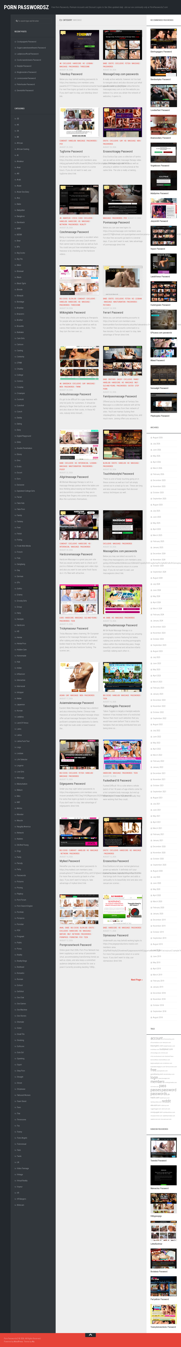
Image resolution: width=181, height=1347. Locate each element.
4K (60, 63)
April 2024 (157, 602)
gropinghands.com (162, 1071)
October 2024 (158, 566)
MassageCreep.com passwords (121, 74)
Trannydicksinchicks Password (163, 1327)
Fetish (127, 63)
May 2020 (156, 889)
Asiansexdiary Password (161, 138)
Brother (112, 379)
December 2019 (159, 920)
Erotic (111, 63)
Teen (73, 621)
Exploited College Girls (26, 491)
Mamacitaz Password (160, 1188)
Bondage (20, 302)
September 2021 (159, 791)
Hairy (19, 613)
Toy (18, 1125)
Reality (83, 224)
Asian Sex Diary (23, 192)
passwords (159, 1093)
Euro (81, 218)
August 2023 (158, 651)
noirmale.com (155, 1086)
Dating (19, 424)
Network (63, 224)
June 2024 (157, 590)
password (169, 1090)
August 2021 (158, 797)
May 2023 (156, 669)
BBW (19, 228)
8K (18, 137)
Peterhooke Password (26, 84)
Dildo (19, 442)
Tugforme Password (71, 151)
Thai (18, 1113)
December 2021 (159, 773)
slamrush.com (166, 1109)
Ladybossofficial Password (27, 54)
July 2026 (156, 443)
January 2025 (158, 547)
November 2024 (159, 559)
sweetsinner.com (155, 1119)
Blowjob (72, 299)
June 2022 (157, 736)
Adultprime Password (159, 193)
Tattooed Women (23, 1095)
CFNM (19, 363)
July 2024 (156, 584)
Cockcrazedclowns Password (29, 60)
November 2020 (159, 852)
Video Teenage (23, 1168)
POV (61, 144)
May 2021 (156, 816)
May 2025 (156, 523)
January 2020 (158, 913)
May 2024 (156, 596)
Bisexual (20, 271)
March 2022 (157, 755)
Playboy (20, 894)
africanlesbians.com (156, 1042)
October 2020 (158, 859)
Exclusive (67, 63)
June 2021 (157, 810)
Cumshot (63, 141)
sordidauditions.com (169, 1112)
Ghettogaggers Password (161, 51)
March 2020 (157, 901)
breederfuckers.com (169, 1046)
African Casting (23, 149)
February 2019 (158, 981)
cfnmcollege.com (156, 1053)
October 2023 (158, 639)
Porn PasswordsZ (26, 7)
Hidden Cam (22, 649)
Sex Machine (22, 1010)
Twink (78, 387)
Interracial (83, 463)
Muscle (20, 820)
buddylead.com (166, 1049)
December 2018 (159, 993)
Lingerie (20, 765)
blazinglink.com (157, 1046)
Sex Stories (21, 1016)
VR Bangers (21, 1199)
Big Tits (20, 259)
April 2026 (157, 462)
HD (84, 63)
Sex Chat (20, 997)
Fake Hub (20, 503)
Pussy (62, 469)
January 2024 (158, 620)
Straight (20, 1077)
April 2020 (157, 895)
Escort (19, 472)
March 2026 (157, 468)
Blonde (20, 289)
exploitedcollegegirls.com (158, 1067)
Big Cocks (64, 299)
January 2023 (158, 694)
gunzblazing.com (157, 1074)
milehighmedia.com (171, 1082)
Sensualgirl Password (159, 388)
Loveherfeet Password (160, 110)
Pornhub (20, 912)
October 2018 (158, 1005)
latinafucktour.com (169, 1074)
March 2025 (157, 535)
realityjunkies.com (156, 1102)
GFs (18, 582)
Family (136, 379)
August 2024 (158, 578)
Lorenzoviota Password (26, 78)
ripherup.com (165, 1105)
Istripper (20, 692)
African (20, 143)
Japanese (21, 704)
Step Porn (21, 1071)
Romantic (20, 973)
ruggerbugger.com (156, 1109)
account (157, 1038)
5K (18, 131)
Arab (19, 179)
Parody (20, 863)
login (154, 1077)
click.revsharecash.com (158, 1056)
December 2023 (159, 627)
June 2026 (157, 450)
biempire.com (167, 1042)
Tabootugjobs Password (117, 706)
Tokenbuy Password (71, 74)
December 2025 (159, 480)
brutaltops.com (155, 1049)
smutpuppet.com (157, 1112)
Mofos (19, 808)
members (158, 1081)
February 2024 (158, 614)
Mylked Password (70, 861)
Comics (20, 381)
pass (162, 1085)
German (20, 576)
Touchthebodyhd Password (118, 473)
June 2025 (157, 517)
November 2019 (159, 926)
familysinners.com (171, 1067)
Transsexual (21, 1144)
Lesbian (89, 63)
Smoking (20, 1040)
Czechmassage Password (74, 232)
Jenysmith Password (159, 221)
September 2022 (159, 718)
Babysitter (21, 210)
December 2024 (159, 553)
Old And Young (109, 386)
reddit (166, 1101)
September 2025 (159, 498)
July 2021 (156, 804)
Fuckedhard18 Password (117, 780)
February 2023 (158, 688)
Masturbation (119, 302)
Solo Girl (20, 1052)
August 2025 (158, 505)
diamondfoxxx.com (164, 1060)
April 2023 (157, 675)
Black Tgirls (21, 283)
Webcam (20, 1205)
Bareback (67, 384)
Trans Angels (22, 1138)
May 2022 (156, 743)
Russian (20, 979)
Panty (19, 857)
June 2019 (157, 956)
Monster (20, 814)
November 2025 (159, 486)
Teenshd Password (158, 1160)
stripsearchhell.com (156, 1116)
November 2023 (159, 633)
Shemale (20, 1022)
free (153, 1070)
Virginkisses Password (160, 165)
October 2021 (158, 785)
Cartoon (20, 344)
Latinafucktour (156, 1244)
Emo (18, 460)
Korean (20, 710)
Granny (19, 594)
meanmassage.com (164, 1078)
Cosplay (20, 387)
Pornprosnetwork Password (75, 945)
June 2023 (157, 663)
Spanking (20, 1058)
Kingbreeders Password (26, 72)
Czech (74, 218)
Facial (19, 497)
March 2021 (157, 828)
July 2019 (156, 950)
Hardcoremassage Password (76, 554)
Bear (19, 240)
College (20, 375)
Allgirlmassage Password (74, 477)
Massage (63, 67)
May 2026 (156, 456)
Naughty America (23, 826)
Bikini (19, 265)
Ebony (19, 454)
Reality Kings (22, 961)
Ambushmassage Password (75, 394)
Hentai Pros (21, 643)
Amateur (66, 218)
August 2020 (158, 871)
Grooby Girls (22, 601)
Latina (19, 735)
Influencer (21, 674)
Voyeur (20, 1187)
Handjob (72, 141)
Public (19, 942)
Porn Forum (21, 900)
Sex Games (21, 1003)
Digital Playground (24, 436)
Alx (33, 1341)
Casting (20, 350)
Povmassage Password (116, 222)
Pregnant (20, 936)
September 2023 (159, 645)
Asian (62, 695)
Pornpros (64, 937)
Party (19, 869)
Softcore (20, 1046)
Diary (19, 430)
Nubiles (20, 839)
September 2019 (159, 938)
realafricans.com (165, 1098)
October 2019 (158, 932)
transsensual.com (166, 1119)
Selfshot (20, 991)
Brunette (20, 326)
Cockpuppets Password (26, 41)
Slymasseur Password (115, 935)
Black (19, 277)
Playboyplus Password (160, 416)
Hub (18, 662)
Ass (18, 198)
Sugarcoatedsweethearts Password (31, 48)
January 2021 (158, 840)
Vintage (20, 1174)
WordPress (18, 1341)
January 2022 (158, 767)
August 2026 (158, 437)
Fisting (19, 540)
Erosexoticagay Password (118, 151)
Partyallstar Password (160, 1299)
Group (19, 607)
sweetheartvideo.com (169, 1116)
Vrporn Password (158, 249)
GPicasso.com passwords (161, 332)
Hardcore (77, 63)
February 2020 (158, 907)
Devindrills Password (25, 90)
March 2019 (157, 974)
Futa (18, 558)
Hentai (19, 637)
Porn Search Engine (25, 906)
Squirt (19, 1064)
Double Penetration (24, 448)
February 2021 (158, 834)
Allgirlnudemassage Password (120, 625)
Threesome (85, 67)
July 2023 (156, 657)
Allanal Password (158, 360)
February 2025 (158, 541)
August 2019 (158, 944)
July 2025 (156, 511)
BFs (18, 247)
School (20, 985)
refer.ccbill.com (156, 1105)
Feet (19, 527)
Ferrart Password (113, 312)
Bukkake (20, 332)
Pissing (20, 887)
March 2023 (157, 682)
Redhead (20, 967)
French (20, 552)
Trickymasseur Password (74, 628)
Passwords (74, 67)
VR (18, 1193)
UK (18, 1162)
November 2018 (159, 999)
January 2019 (158, 987)
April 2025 (157, 529)
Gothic (19, 588)
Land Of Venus (22, 723)
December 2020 (159, 846)
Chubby (20, 369)
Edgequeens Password (72, 783)
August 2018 (158, 1017)
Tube (19, 1150)
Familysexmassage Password (120, 396)
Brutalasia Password (159, 1271)
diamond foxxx (169, 1056)
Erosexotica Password (116, 861)
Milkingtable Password (72, 312)
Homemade (21, 656)
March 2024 (157, 608)
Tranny (19, 1132)
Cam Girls (21, 338)
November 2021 (159, 779)
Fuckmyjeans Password (160, 305)
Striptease (21, 1089)
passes (156, 1090)
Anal (62, 928)
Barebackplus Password (161, 79)
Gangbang (21, 564)
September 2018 (159, 1011)
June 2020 (157, 883)
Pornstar (74, 937)
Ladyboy (20, 717)
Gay (121, 141)
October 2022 (158, 712)
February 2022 (158, 761)
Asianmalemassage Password (77, 703)
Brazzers (20, 314)
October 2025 (158, 492)
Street (19, 1083)
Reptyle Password (24, 66)
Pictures (107, 305)
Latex (19, 729)
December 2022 (159, 700)
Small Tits (21, 1034)
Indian (19, 668)
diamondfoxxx (155, 1060)
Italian (19, 698)
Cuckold (20, 399)
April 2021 (157, 822)
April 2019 (157, 968)
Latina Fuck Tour (23, 741)
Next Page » (137, 979)
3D (18, 118)
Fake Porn (21, 509)
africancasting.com (168, 1039)
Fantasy (20, 521)
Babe (105, 63)
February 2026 (158, 474)
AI (18, 155)
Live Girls (20, 771)
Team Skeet (21, 1101)
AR (18, 173)
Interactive (21, 680)
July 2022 (156, 730)
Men (138, 141)
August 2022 (158, 724)
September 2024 (159, 572)
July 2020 (156, 877)
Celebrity (20, 356)
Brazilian (20, 308)
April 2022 (157, 749)
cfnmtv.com (164, 1053)
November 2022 (159, 706)
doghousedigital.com (157, 1063)
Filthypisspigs (156, 1216)
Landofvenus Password (160, 276)
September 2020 (159, 865)
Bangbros (21, 216)
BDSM (19, 234)
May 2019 (156, 962)
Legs (19, 747)
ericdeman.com (167, 1063)
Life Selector (22, 759)
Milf (136, 382)
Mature (63, 934)
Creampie (21, 393)
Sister (131, 386)
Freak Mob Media (24, 546)
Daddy (119, 379)
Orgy (19, 851)
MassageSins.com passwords (120, 551)
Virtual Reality (22, 1180)
